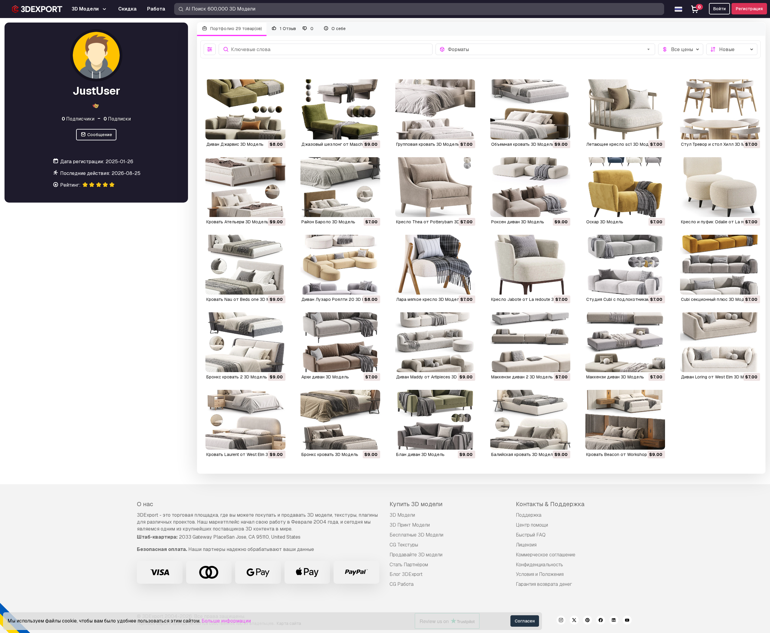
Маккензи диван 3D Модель (615, 377)
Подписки (117, 119)
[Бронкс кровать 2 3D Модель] (245, 342)
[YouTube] (627, 621)
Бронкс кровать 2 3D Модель (236, 377)
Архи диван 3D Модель (325, 377)
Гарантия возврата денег (544, 584)
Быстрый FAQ (531, 535)
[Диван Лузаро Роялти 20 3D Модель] (340, 265)
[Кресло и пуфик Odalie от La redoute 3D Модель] (720, 187)
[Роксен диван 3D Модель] (530, 187)
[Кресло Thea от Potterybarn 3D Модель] (435, 187)
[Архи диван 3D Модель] (340, 342)
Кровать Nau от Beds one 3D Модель (244, 299)
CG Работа (402, 584)
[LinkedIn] (614, 621)
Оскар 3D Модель (604, 222)
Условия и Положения (540, 574)
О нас (145, 504)
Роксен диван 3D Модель (517, 222)
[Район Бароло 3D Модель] (340, 187)
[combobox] (549, 49)
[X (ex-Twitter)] (574, 621)
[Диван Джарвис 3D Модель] (245, 109)
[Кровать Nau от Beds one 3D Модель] (245, 265)
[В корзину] (264, 131)
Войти (719, 8)
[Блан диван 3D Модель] (435, 420)
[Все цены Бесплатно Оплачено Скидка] (680, 49)
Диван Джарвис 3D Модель (234, 144)
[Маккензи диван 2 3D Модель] (530, 342)
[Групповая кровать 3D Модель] (435, 109)
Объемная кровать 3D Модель (522, 144)
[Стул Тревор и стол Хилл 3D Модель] (720, 109)
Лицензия (526, 545)
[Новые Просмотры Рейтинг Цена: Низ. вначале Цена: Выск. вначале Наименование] (731, 49)
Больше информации (226, 621)
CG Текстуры (404, 545)
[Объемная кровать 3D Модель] (530, 109)
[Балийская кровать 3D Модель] (530, 420)
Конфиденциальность (539, 564)
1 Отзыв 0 (296, 28)
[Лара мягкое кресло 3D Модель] (435, 265)
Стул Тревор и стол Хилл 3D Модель (719, 144)
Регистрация (749, 8)
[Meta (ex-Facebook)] (601, 621)
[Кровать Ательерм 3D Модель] (245, 187)
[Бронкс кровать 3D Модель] (340, 420)
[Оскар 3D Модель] (625, 187)
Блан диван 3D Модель (420, 454)
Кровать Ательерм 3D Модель (237, 222)
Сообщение (99, 134)
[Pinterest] (587, 621)
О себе (338, 28)
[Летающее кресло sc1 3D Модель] (625, 109)
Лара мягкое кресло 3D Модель (429, 299)
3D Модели (402, 515)
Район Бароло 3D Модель (328, 222)
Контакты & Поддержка (550, 504)
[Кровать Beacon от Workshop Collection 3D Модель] (625, 420)
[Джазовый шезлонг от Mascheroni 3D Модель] (340, 109)
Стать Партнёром (409, 564)
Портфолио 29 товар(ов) (235, 28)
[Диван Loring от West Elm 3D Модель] (720, 342)
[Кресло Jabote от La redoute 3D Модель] (530, 265)
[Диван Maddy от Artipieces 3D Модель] (435, 342)
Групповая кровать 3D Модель (428, 144)
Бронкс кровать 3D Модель (329, 454)
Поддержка (528, 515)
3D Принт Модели (410, 525)
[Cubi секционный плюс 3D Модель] (720, 265)
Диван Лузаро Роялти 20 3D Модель (340, 299)
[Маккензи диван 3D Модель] (625, 342)
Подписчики (78, 119)
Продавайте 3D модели (416, 555)
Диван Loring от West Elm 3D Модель (719, 377)
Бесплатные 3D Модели (416, 535)
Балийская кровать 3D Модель (523, 454)
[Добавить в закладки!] (276, 131)
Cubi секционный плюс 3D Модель (716, 299)
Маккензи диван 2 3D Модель (522, 377)
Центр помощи (532, 525)
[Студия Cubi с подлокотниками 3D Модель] (625, 265)
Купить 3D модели (416, 504)
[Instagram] (561, 621)
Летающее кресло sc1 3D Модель (621, 144)
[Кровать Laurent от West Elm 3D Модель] (245, 420)
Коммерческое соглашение (545, 555)
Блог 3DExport (406, 574)
